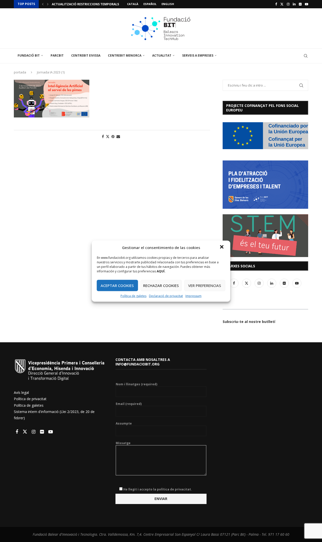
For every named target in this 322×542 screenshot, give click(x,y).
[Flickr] (300, 4)
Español (149, 4)
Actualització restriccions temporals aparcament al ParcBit (105, 4)
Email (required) (129, 404)
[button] (222, 247)
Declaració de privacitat (166, 296)
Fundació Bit (29, 55)
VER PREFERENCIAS (204, 285)
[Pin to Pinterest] (112, 136)
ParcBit (57, 55)
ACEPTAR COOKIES (117, 285)
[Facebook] (276, 4)
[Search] (305, 56)
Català (132, 4)
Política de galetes (133, 296)
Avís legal (21, 392)
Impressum (193, 296)
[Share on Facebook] (103, 136)
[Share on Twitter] (107, 136)
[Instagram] (288, 4)
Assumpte (124, 424)
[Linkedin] (294, 4)
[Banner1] (265, 135)
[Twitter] (282, 4)
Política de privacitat (30, 398)
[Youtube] (306, 4)
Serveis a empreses (197, 55)
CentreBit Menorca (124, 55)
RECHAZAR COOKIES (161, 285)
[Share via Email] (118, 136)
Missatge (123, 443)
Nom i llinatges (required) (136, 384)
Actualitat (161, 55)
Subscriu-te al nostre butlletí (249, 321)
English (168, 4)
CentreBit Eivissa (85, 55)
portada (20, 72)
